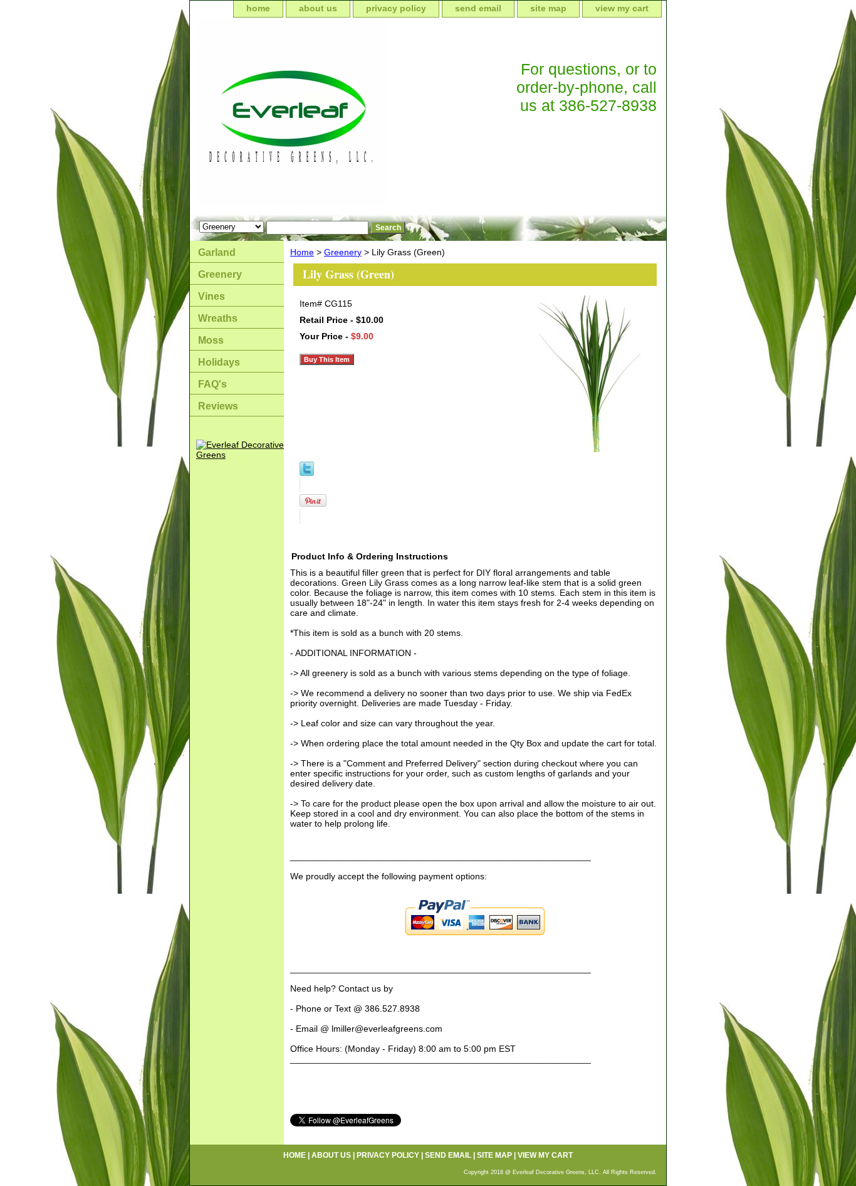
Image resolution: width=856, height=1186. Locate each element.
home (258, 8)
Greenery (343, 252)
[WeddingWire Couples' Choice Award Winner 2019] (240, 455)
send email (478, 8)
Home (302, 252)
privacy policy (396, 8)
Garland (217, 252)
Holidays (219, 362)
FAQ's (212, 384)
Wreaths (217, 318)
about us (318, 8)
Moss (211, 340)
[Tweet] (307, 473)
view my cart (622, 8)
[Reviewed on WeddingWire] (196, 424)
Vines (211, 296)
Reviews (218, 406)
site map (548, 8)
